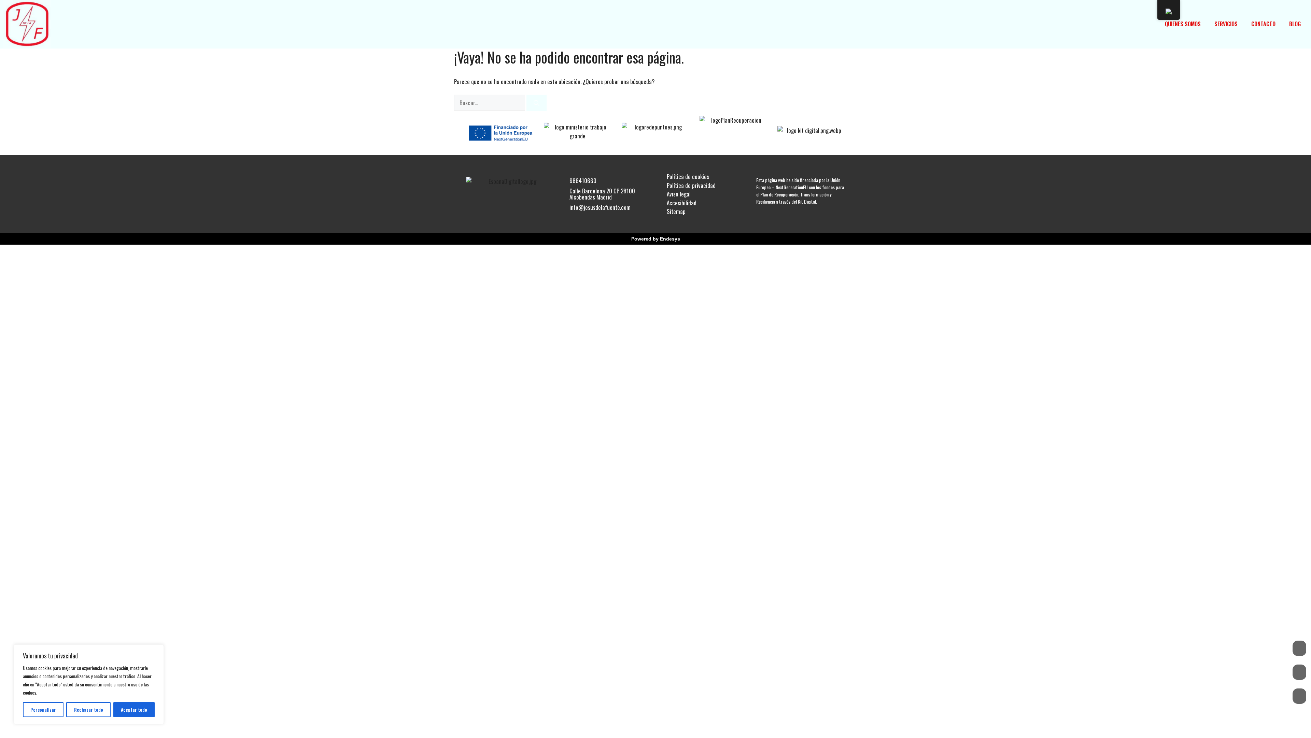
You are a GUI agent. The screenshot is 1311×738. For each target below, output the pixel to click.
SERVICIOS (1226, 24)
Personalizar (43, 709)
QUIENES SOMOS (1183, 24)
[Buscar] (536, 103)
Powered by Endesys (655, 239)
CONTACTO (1263, 24)
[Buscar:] (490, 102)
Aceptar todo (134, 709)
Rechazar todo (88, 709)
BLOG (1295, 24)
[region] (89, 684)
